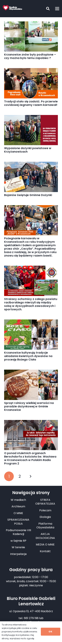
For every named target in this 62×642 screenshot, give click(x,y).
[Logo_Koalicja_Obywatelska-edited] (12, 7)
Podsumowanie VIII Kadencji (18, 532)
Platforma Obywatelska (45, 525)
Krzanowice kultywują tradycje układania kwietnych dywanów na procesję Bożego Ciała (28, 356)
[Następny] (30, 476)
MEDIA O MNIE (45, 544)
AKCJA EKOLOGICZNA (45, 536)
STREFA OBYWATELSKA (45, 502)
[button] (45, 8)
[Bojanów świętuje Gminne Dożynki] (31, 177)
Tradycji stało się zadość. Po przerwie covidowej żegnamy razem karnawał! (31, 103)
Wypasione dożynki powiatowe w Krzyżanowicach (27, 150)
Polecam (45, 510)
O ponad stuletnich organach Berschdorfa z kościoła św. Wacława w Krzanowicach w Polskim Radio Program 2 (30, 458)
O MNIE (18, 513)
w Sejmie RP (18, 541)
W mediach (18, 500)
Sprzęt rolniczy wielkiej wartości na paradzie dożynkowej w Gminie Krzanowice (29, 406)
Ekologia (45, 517)
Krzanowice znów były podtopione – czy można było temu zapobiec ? (30, 56)
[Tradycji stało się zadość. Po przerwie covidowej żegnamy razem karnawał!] (31, 83)
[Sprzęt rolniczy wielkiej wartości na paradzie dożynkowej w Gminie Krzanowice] (31, 385)
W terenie (18, 547)
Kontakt (45, 551)
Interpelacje (18, 554)
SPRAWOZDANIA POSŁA (18, 521)
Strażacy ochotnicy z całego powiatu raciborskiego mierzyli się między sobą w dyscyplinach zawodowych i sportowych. (30, 304)
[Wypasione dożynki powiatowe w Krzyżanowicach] (31, 130)
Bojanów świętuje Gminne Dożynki (28, 195)
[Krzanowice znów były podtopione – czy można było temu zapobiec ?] (31, 36)
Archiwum (18, 506)
